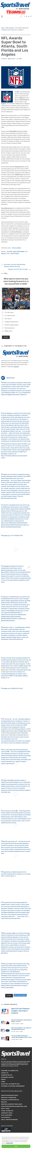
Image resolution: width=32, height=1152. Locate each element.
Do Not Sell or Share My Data (10, 1084)
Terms (3, 1081)
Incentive (4, 1102)
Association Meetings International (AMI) (14, 1106)
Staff (20, 58)
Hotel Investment (6, 1115)
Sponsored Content (7, 1077)
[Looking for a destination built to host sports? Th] (16, 519)
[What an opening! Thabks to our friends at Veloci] (16, 947)
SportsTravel (14, 253)
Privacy (3, 1079)
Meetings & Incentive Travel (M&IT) (11, 1104)
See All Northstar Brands (9, 1119)
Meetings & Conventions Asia (10, 1099)
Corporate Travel (7, 1113)
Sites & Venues (10, 28)
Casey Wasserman (18, 251)
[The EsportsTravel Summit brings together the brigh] (16, 916)
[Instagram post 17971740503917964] (16, 549)
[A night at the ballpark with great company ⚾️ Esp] (16, 794)
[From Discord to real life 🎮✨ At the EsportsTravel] (16, 825)
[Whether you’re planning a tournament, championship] (16, 396)
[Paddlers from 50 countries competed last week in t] (16, 488)
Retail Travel (5, 1108)
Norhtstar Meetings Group (9, 1095)
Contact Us (4, 1072)
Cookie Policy (9, 1143)
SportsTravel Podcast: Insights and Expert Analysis (20, 1011)
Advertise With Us (6, 1075)
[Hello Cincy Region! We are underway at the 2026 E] (16, 978)
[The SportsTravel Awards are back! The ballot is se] (16, 458)
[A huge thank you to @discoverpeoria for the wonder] (16, 886)
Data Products (5, 1117)
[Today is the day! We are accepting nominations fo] (16, 672)
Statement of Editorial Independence (12, 1086)
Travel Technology (7, 1110)
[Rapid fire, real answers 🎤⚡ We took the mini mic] (16, 855)
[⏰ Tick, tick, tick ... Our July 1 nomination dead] (16, 733)
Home (2, 28)
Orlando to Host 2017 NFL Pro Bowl (18, 269)
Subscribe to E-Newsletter (9, 1070)
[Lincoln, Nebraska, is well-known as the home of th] (16, 427)
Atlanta (9, 251)
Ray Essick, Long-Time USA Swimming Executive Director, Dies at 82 (14, 265)
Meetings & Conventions (8, 1097)
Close (16, 1146)
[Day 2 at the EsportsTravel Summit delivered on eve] (16, 764)
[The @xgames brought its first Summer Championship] (16, 580)
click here (16, 366)
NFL (9, 248)
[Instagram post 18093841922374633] (16, 702)
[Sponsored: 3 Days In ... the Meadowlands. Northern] (16, 641)
